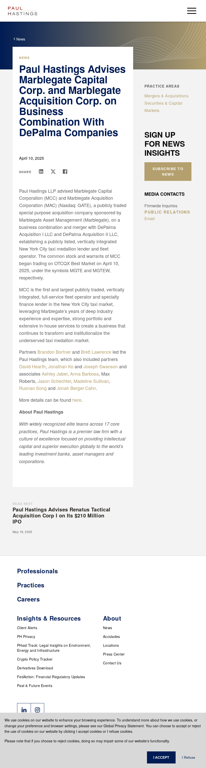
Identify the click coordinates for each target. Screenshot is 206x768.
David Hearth (32, 366)
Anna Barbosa (84, 373)
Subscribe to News (167, 171)
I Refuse (188, 757)
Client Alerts (27, 627)
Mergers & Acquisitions (166, 96)
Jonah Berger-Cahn (76, 388)
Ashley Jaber (55, 373)
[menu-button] (191, 11)
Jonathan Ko (60, 366)
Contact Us (112, 662)
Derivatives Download (35, 667)
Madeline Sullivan (91, 381)
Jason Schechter (54, 381)
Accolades (111, 636)
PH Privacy (26, 636)
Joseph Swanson (100, 366)
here (76, 399)
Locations (111, 645)
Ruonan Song (33, 388)
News (107, 627)
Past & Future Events (34, 685)
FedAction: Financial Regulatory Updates (51, 676)
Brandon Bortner (54, 351)
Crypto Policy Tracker (35, 659)
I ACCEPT (161, 757)
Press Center (114, 654)
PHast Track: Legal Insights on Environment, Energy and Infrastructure (54, 648)
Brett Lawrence (96, 351)
